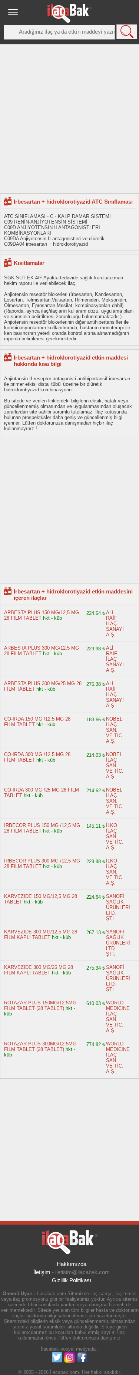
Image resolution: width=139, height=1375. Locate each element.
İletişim (41, 1272)
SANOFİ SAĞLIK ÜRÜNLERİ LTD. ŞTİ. (118, 907)
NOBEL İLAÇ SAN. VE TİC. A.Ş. (114, 730)
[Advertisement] (69, 118)
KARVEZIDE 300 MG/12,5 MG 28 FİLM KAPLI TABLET (40, 934)
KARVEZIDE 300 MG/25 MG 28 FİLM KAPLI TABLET (38, 970)
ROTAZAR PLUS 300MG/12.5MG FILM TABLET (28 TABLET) (40, 1046)
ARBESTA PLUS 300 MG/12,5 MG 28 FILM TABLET (41, 650)
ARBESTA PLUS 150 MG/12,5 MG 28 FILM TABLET (41, 615)
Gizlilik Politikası (71, 1280)
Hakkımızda (71, 1264)
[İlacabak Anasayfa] (69, 13)
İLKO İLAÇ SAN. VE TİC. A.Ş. (114, 836)
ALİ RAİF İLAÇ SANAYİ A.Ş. (115, 623)
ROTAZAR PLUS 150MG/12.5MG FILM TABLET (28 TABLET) (40, 1005)
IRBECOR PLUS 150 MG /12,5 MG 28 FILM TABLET (42, 828)
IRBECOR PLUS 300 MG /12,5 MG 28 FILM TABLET (42, 863)
